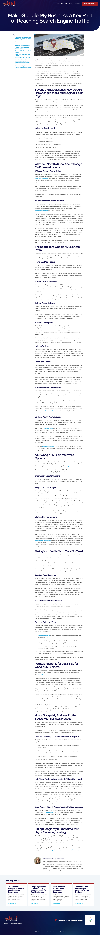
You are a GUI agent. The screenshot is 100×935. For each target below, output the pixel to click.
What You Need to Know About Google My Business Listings (23, 44)
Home (57, 3)
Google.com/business (41, 210)
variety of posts (48, 428)
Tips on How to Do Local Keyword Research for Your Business (82, 889)
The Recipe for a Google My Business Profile (22, 48)
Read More (11, 903)
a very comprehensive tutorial (74, 466)
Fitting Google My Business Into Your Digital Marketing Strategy (23, 66)
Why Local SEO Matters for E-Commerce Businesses (59, 889)
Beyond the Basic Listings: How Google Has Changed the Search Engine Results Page (23, 38)
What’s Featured (19, 42)
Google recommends (44, 635)
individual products (48, 446)
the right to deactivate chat (43, 540)
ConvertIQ (64, 3)
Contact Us (77, 3)
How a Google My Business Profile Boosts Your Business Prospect (22, 62)
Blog (70, 3)
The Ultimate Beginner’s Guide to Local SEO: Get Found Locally (16, 889)
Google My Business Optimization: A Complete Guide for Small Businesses (38, 889)
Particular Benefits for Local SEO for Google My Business (23, 58)
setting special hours (50, 411)
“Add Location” (49, 812)
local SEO (40, 674)
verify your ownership (41, 178)
